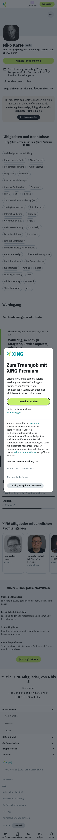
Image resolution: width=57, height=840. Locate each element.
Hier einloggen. (14, 412)
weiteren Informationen (25, 452)
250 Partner (34, 423)
